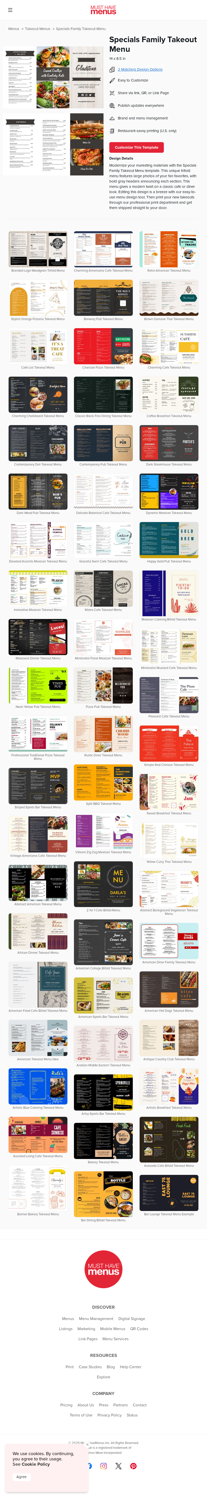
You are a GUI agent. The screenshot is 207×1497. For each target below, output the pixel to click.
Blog (111, 1367)
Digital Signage (131, 1319)
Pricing (66, 1405)
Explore (103, 1377)
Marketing (86, 1329)
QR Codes (139, 1329)
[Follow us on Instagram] (104, 1466)
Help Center (130, 1367)
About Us (85, 1405)
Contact (140, 1405)
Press (103, 1405)
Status (132, 1415)
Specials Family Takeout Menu (81, 29)
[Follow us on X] (118, 1466)
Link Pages (88, 1339)
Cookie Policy (36, 1464)
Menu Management (96, 1319)
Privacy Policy (109, 1415)
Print (70, 1367)
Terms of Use (81, 1415)
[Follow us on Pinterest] (133, 1466)
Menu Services (115, 1339)
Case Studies (90, 1367)
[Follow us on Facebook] (89, 1466)
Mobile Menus (112, 1329)
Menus (14, 29)
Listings (65, 1329)
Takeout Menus (38, 29)
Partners (120, 1405)
